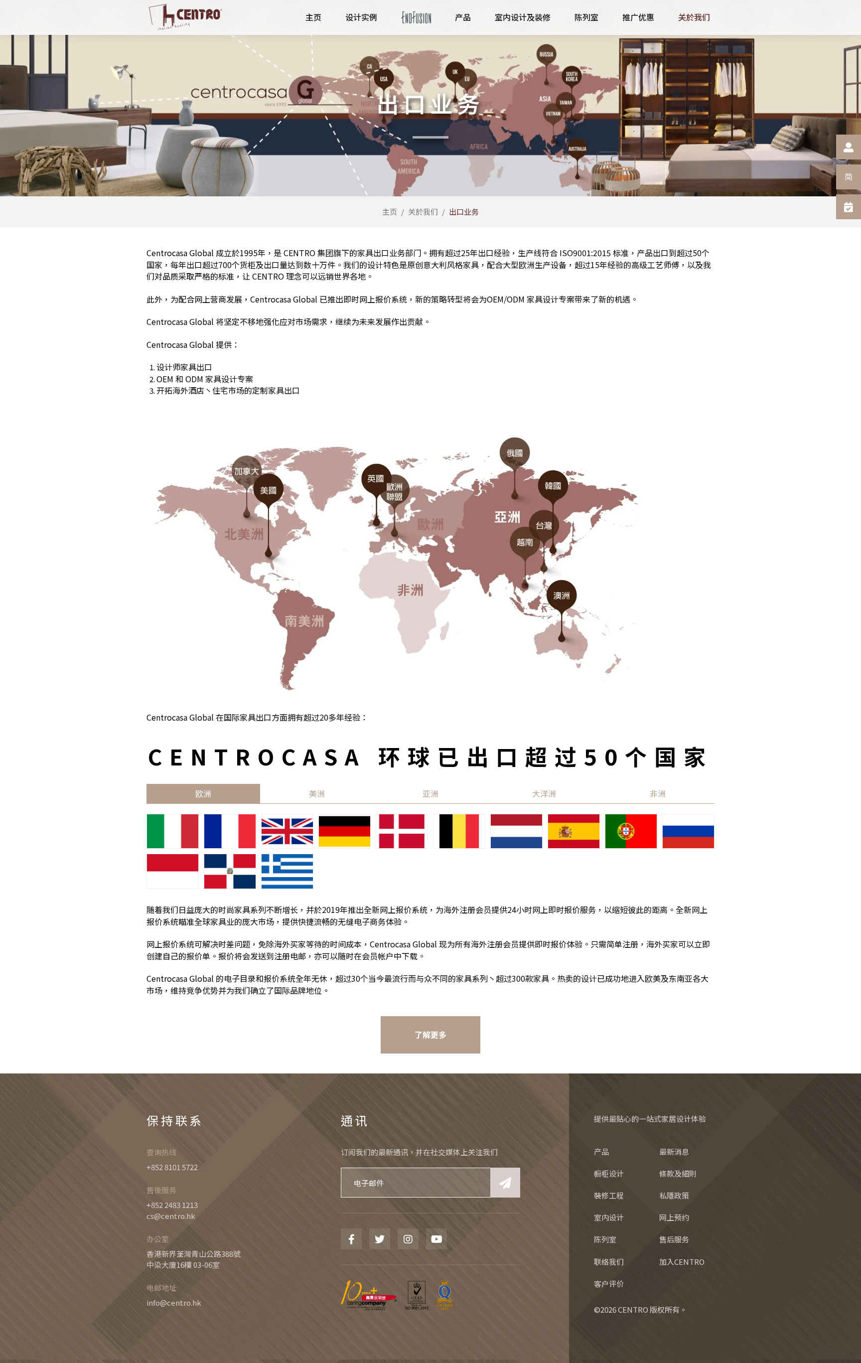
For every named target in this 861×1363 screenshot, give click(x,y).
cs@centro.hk (170, 1216)
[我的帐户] (848, 147)
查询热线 (161, 1152)
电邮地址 (161, 1287)
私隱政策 (674, 1195)
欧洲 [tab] (203, 793)
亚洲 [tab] (430, 793)
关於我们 (423, 211)
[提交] (505, 1183)
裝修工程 (609, 1195)
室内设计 (609, 1217)
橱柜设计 (609, 1173)
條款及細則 (678, 1173)
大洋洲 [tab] (544, 793)
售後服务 (161, 1190)
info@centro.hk (173, 1302)
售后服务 (674, 1239)
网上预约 (674, 1217)
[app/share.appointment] (848, 206)
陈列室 (605, 1239)
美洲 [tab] (317, 793)
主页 (389, 211)
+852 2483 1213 (172, 1205)
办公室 (157, 1238)
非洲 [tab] (658, 793)
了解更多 (430, 1035)
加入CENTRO (682, 1261)
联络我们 (609, 1261)
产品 (601, 1151)
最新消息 (674, 1151)
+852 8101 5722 (172, 1167)
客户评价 (609, 1283)
